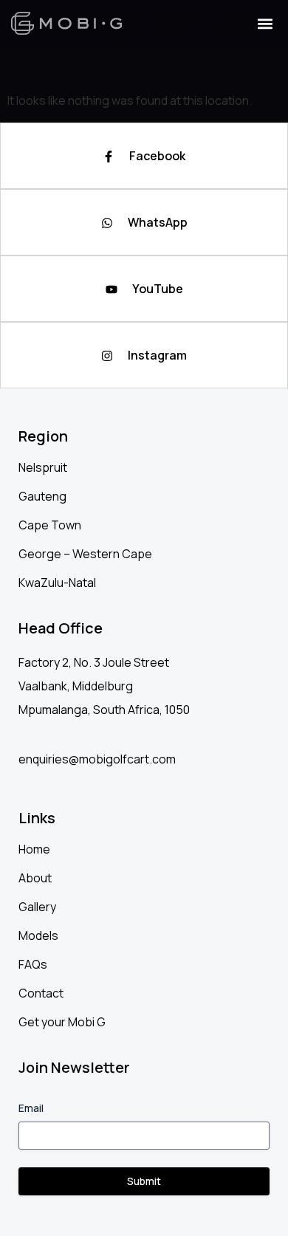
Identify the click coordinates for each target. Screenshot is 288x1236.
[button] (265, 23)
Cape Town (49, 525)
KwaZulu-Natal (57, 582)
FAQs (32, 964)
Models (38, 935)
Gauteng (42, 496)
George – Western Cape (85, 554)
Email (31, 1108)
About (35, 878)
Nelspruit (42, 467)
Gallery (37, 907)
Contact (41, 993)
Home (34, 849)
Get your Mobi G (62, 1022)
